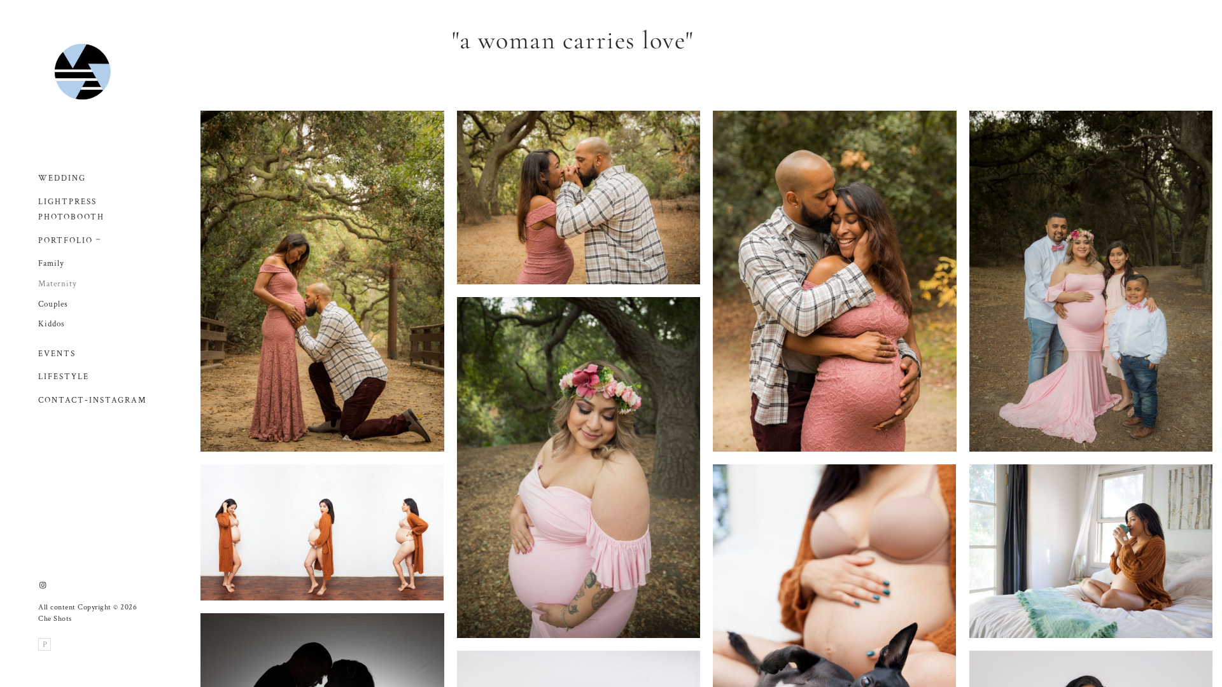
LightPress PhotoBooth (71, 210)
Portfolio (65, 240)
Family (51, 263)
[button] (98, 238)
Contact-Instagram (92, 400)
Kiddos (51, 324)
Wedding (62, 178)
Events (57, 354)
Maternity (57, 284)
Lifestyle (63, 376)
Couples (53, 304)
